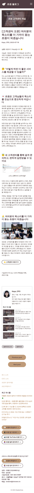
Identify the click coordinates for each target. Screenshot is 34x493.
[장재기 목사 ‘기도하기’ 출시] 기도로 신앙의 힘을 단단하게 (23, 335)
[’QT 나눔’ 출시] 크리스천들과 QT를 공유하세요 (22, 320)
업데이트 (19, 346)
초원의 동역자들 (7, 382)
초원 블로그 (13, 4)
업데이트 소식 (11, 315)
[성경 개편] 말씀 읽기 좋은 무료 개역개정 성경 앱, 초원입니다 (23, 312)
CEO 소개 (5, 379)
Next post (17, 364)
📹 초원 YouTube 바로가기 (14, 437)
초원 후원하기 (6, 386)
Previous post (17, 357)
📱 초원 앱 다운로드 (11, 432)
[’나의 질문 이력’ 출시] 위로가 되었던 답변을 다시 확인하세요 (23, 327)
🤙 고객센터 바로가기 (11, 262)
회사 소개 (5, 375)
